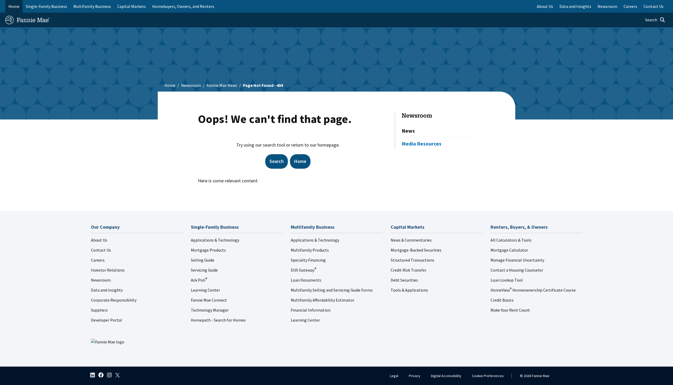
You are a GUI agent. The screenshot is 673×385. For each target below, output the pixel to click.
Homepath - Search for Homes (218, 320)
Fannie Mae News (222, 85)
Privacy (414, 375)
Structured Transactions (412, 260)
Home (13, 6)
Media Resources (421, 143)
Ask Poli (199, 280)
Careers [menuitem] (630, 6)
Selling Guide (202, 260)
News (408, 130)
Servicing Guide (204, 270)
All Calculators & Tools (511, 240)
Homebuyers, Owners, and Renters (183, 6)
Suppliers (99, 310)
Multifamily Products (310, 250)
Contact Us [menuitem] (654, 6)
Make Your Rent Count (510, 310)
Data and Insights (107, 290)
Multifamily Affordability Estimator (322, 300)
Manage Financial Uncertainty (517, 260)
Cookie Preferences (488, 375)
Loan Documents (306, 280)
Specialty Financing (308, 260)
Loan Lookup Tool (507, 280)
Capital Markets (131, 6)
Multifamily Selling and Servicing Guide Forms (332, 290)
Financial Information (310, 310)
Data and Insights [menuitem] (575, 6)
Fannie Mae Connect (209, 300)
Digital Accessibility (446, 375)
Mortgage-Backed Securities (416, 250)
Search (276, 161)
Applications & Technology (215, 240)
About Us (99, 240)
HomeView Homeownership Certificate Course (533, 290)
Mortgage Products (208, 250)
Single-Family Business (46, 6)
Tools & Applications (409, 290)
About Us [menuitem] (545, 6)
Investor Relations (108, 270)
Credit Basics (502, 300)
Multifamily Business (92, 6)
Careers (98, 260)
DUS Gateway (303, 270)
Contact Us (101, 250)
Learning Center (205, 290)
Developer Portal (106, 320)
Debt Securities (404, 280)
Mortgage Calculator (509, 250)
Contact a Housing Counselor (517, 270)
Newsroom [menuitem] (607, 6)
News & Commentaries (411, 240)
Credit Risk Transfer (408, 270)
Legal (394, 375)
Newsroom (191, 85)
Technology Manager (210, 310)
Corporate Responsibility (113, 300)
